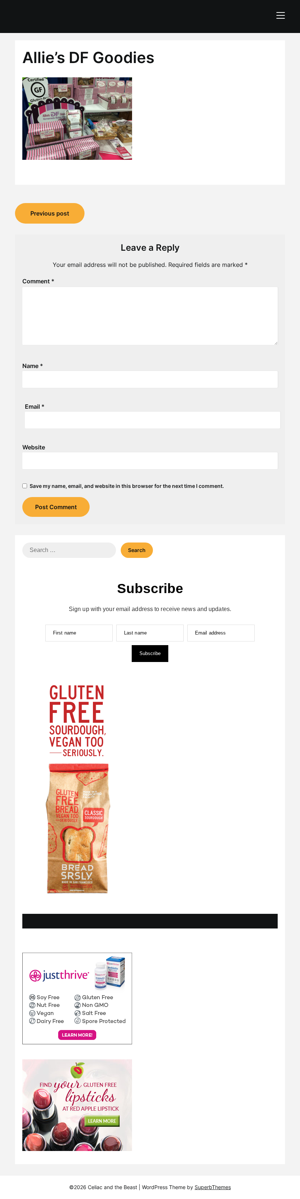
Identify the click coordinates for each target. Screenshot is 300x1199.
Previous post (49, 213)
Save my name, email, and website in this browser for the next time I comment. (127, 486)
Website (33, 447)
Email (35, 406)
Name (32, 365)
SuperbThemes (213, 1187)
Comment (38, 281)
